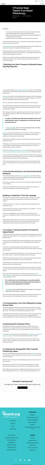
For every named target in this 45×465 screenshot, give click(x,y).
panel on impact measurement (21, 90)
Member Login (32, 450)
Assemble (32, 438)
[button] (42, 3)
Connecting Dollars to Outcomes (19, 150)
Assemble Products (32, 440)
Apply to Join (32, 445)
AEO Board (32, 415)
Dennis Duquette (6, 96)
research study (33, 353)
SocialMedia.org (11, 442)
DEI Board (32, 424)
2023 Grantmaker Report (25, 175)
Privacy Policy (13, 420)
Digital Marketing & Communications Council (32, 428)
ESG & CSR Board (11, 435)
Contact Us (12, 423)
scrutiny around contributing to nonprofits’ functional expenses (16, 151)
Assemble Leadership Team (32, 442)
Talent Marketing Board (12, 449)
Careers (12, 426)
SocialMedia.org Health (12, 445)
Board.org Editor (17, 15)
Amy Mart (5, 132)
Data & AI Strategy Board (32, 419)
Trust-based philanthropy (8, 46)
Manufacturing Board (11, 440)
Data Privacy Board (32, 422)
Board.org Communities (32, 447)
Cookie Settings (12, 429)
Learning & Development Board (11, 437)
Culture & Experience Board (32, 417)
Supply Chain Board (11, 447)
